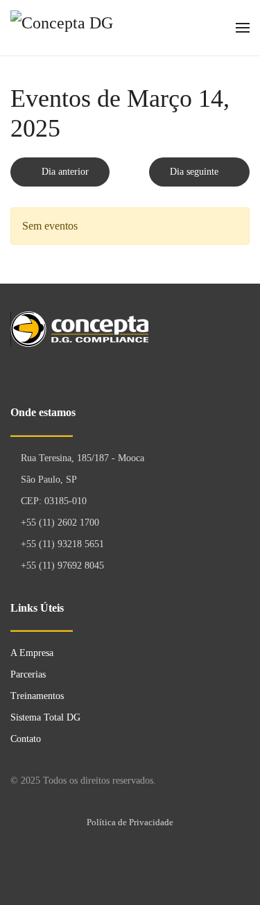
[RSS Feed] (237, 196)
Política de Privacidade (130, 822)
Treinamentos (37, 696)
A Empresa (31, 653)
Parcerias (28, 674)
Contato (25, 739)
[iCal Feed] (247, 196)
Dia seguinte (195, 171)
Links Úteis (37, 608)
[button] (243, 27)
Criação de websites (239, 866)
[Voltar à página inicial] (81, 27)
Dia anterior (64, 171)
